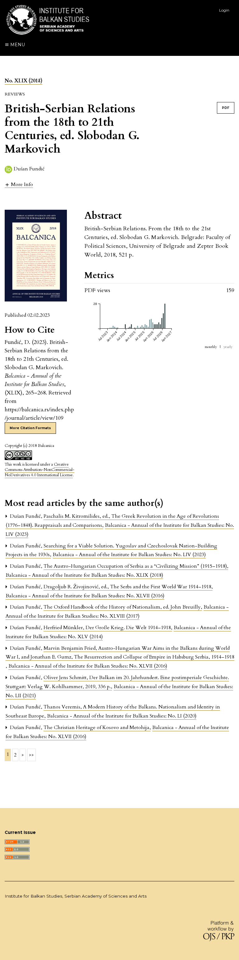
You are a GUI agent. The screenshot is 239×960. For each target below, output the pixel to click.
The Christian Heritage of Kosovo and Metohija (97, 727)
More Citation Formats (30, 428)
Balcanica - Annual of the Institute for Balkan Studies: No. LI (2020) (121, 716)
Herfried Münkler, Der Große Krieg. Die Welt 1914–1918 (108, 627)
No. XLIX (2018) (23, 80)
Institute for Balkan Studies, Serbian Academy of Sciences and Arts (76, 896)
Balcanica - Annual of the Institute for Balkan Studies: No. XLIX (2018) (84, 575)
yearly (227, 347)
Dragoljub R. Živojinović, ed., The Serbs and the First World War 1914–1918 (128, 586)
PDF (225, 108)
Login (224, 10)
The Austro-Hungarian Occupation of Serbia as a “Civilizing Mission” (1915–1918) (136, 566)
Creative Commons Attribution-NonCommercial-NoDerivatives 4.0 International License (39, 470)
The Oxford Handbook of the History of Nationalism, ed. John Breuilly (123, 607)
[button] (19, 184)
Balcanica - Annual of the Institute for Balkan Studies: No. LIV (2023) (129, 554)
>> (31, 755)
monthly (211, 347)
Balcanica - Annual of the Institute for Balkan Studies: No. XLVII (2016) (85, 595)
